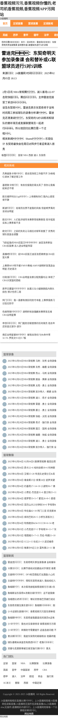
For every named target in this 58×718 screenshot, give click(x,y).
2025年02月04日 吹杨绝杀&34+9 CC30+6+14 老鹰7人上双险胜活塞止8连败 (31, 524)
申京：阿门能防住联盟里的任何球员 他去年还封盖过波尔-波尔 (28, 325)
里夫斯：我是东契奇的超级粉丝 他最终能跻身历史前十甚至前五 (32, 637)
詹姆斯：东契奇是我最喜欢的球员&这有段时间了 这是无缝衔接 (31, 618)
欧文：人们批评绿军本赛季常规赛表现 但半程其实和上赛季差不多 (28, 221)
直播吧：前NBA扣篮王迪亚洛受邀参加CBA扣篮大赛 (28, 256)
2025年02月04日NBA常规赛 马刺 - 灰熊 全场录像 (32, 361)
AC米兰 (7, 683)
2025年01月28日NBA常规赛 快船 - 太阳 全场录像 (32, 416)
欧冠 (31, 676)
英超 (5, 35)
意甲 (25, 35)
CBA (45, 670)
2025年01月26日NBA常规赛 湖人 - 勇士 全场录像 (32, 441)
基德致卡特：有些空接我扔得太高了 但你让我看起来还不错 (28, 187)
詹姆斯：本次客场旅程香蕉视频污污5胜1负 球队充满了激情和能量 (31, 588)
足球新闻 (48, 23)
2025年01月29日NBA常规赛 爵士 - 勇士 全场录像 (32, 410)
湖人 (36, 155)
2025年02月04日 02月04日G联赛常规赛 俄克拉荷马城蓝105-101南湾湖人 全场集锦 (32, 462)
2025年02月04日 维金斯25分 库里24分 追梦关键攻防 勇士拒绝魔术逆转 (31, 481)
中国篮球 (25, 670)
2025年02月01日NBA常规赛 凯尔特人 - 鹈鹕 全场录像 (32, 392)
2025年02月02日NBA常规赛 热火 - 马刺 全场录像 (32, 373)
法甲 (46, 35)
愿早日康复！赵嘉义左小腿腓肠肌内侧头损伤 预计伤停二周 (28, 290)
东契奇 (42, 155)
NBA (25, 155)
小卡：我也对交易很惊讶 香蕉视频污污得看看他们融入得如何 (32, 625)
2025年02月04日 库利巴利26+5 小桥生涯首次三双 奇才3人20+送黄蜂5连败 (31, 518)
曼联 (17, 683)
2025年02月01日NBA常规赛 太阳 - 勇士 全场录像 (32, 385)
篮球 (20, 155)
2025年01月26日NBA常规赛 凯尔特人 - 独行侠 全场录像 (32, 448)
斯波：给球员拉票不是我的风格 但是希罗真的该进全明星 (28, 210)
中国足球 (36, 683)
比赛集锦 (34, 663)
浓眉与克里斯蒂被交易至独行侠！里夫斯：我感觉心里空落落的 (29, 649)
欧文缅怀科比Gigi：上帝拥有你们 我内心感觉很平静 (28, 198)
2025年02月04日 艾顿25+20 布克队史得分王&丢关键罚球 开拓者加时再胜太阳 (31, 475)
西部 (31, 155)
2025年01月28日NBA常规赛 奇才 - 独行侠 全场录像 (32, 423)
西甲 (15, 35)
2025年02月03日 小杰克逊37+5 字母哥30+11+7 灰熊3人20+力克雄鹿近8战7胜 (32, 530)
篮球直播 (33, 23)
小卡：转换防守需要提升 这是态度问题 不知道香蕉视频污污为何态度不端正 (32, 631)
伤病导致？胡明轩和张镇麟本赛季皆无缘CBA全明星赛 (27, 313)
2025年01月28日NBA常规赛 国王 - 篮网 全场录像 (32, 428)
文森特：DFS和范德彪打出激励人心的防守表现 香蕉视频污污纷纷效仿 (31, 575)
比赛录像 (47, 663)
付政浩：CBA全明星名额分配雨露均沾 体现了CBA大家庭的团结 (28, 279)
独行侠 (50, 676)
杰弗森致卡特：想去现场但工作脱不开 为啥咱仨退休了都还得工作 (28, 175)
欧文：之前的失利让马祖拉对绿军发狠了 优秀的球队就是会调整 (28, 233)
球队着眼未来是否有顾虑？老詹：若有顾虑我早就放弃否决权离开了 (31, 643)
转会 (40, 676)
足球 (5, 663)
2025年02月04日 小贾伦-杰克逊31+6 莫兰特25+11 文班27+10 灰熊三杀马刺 (32, 493)
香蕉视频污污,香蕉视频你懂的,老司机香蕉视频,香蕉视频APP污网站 (28, 9)
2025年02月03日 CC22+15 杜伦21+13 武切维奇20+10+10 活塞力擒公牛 (30, 542)
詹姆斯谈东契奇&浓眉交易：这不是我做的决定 (31, 594)
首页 (5, 23)
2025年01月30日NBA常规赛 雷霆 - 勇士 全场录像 (32, 404)
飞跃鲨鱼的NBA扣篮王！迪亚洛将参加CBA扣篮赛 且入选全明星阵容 (27, 244)
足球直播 (18, 23)
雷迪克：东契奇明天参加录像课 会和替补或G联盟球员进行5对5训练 (32, 563)
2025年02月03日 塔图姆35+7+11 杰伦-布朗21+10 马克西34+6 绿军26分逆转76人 (31, 536)
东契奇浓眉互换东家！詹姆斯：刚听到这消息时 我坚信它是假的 (31, 606)
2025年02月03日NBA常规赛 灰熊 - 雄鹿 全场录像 (32, 367)
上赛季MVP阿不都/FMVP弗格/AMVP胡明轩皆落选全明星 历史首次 (28, 267)
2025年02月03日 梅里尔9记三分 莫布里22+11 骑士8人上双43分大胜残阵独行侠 (31, 549)
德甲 (36, 35)
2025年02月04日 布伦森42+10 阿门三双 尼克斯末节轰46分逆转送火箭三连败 (32, 512)
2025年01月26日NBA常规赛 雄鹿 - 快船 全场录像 (32, 435)
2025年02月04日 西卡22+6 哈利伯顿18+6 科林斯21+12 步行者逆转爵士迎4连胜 (31, 469)
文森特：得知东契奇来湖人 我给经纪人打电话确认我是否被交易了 (32, 582)
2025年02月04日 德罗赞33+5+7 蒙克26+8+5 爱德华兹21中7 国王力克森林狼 (31, 499)
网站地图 (29, 713)
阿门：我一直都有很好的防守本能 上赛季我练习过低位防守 (28, 302)
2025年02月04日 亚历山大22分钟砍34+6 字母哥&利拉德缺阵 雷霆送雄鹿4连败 (32, 505)
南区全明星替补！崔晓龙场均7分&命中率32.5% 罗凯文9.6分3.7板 (26, 336)
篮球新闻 (31, 42)
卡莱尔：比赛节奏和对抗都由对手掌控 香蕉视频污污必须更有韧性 (32, 569)
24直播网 (4, 19)
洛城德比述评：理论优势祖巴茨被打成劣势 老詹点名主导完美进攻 (31, 600)
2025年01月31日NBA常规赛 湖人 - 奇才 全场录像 (32, 398)
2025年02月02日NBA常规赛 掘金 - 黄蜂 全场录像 (32, 379)
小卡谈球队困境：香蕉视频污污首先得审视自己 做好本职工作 (31, 612)
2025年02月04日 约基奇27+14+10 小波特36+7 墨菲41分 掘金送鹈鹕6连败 (31, 487)
